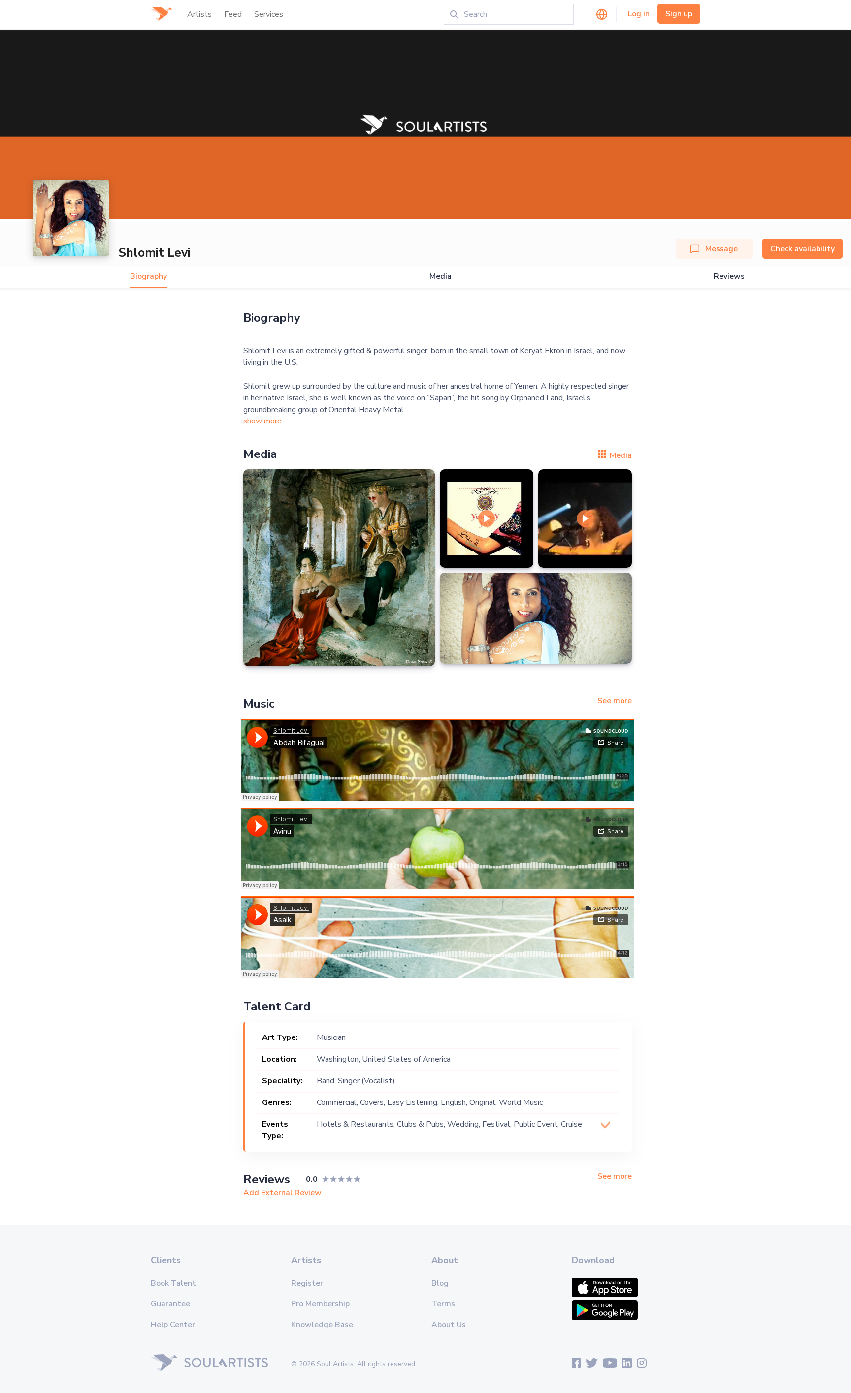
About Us (448, 1324)
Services (268, 14)
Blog (440, 1283)
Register (307, 1283)
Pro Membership (320, 1304)
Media (440, 276)
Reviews (729, 276)
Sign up (678, 13)
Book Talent (173, 1283)
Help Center (173, 1324)
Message (721, 248)
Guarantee (170, 1304)
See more (614, 701)
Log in (639, 13)
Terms (443, 1304)
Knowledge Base (322, 1324)
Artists (199, 14)
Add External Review (282, 1193)
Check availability (802, 248)
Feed (233, 14)
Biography (148, 276)
